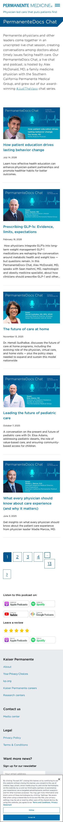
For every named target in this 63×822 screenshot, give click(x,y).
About (7, 667)
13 (51, 565)
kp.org (7, 681)
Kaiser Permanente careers (20, 688)
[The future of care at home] (31, 307)
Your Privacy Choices (15, 674)
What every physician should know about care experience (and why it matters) (27, 503)
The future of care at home (26, 329)
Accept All (31, 817)
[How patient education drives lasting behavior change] (31, 123)
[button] (57, 5)
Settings (31, 810)
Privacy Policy (12, 738)
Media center (11, 716)
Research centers (14, 695)
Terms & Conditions (15, 745)
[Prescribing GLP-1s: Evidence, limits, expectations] (31, 205)
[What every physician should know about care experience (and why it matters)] (31, 476)
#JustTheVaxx (27, 88)
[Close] (59, 779)
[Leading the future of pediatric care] (31, 391)
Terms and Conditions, (42, 802)
